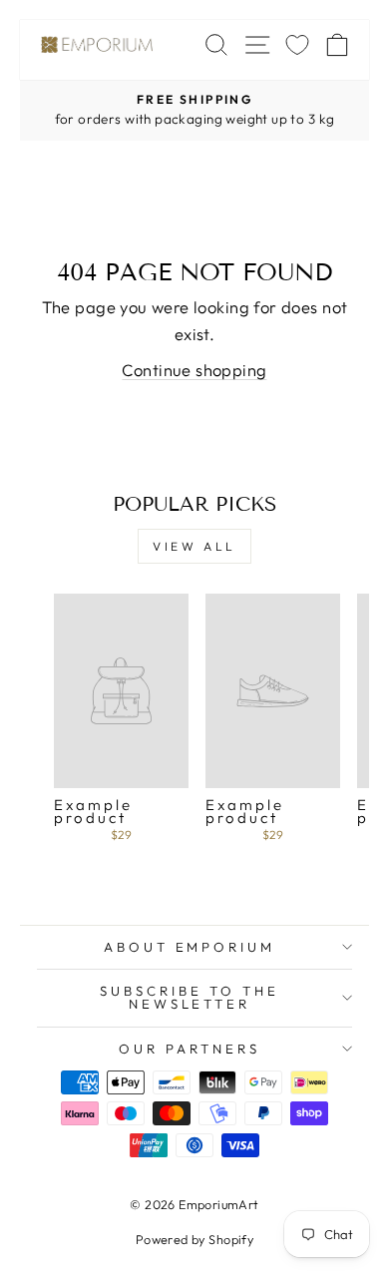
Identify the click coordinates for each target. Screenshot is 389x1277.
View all (194, 546)
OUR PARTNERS (189, 1049)
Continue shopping (194, 369)
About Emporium (190, 947)
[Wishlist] (297, 44)
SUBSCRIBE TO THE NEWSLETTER (189, 997)
